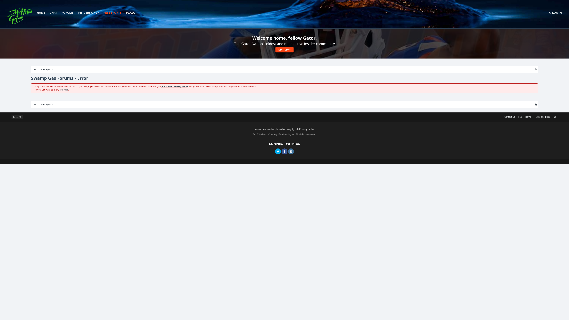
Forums (67, 12)
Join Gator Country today (174, 86)
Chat (53, 12)
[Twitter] (278, 151)
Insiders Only (88, 12)
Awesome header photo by (284, 129)
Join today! (284, 49)
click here (63, 89)
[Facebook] (284, 151)
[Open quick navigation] (536, 69)
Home (41, 12)
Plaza (130, 12)
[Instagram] (291, 151)
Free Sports (112, 12)
